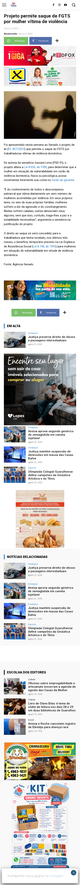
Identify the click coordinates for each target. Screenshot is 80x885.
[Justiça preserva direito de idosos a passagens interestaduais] (15, 340)
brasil (31, 720)
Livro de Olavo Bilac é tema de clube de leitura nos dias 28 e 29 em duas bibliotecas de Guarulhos (52, 707)
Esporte (32, 468)
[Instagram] (59, 5)
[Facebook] (53, 5)
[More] (57, 41)
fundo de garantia (63, 180)
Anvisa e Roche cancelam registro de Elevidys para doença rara (52, 725)
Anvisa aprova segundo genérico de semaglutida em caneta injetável (51, 435)
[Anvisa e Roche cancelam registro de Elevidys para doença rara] (15, 727)
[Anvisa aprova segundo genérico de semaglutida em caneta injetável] (15, 434)
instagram (56, 876)
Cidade (31, 679)
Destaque (33, 333)
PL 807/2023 (16, 149)
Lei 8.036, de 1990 (35, 167)
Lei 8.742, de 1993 (44, 246)
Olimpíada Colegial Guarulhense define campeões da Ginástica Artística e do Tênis (50, 475)
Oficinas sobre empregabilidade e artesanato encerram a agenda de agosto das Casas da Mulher (52, 687)
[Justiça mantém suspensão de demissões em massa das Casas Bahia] (15, 454)
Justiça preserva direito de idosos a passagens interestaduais (51, 338)
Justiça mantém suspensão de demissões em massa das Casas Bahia (50, 455)
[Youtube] (65, 5)
